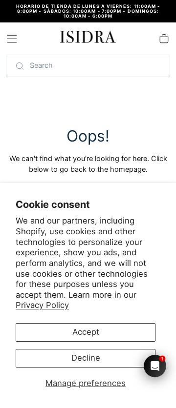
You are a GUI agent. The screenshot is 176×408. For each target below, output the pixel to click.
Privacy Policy (42, 305)
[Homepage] (88, 38)
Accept (85, 332)
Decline (85, 358)
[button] (12, 39)
